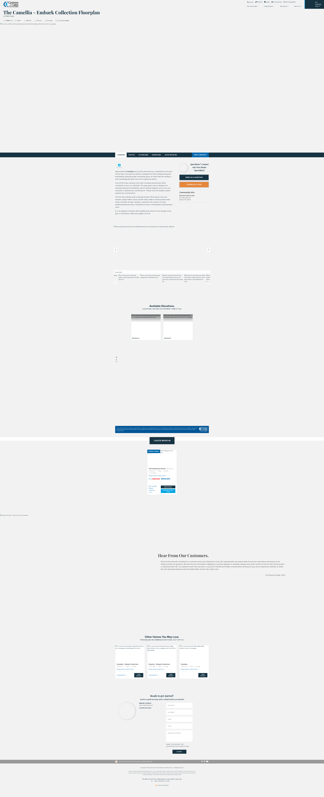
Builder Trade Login (176, 779)
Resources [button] (283, 6)
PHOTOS (132, 155)
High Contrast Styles (162, 781)
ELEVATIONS (156, 155)
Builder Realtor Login (163, 779)
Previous (115, 250)
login (268, 2)
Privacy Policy (152, 779)
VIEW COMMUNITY (200, 155)
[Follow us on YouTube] (207, 761)
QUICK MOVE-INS (171, 155)
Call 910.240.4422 (145, 708)
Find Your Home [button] (252, 6)
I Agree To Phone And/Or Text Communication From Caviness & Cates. (177, 745)
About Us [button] (297, 6)
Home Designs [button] (268, 6)
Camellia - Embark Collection (153, 488)
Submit (179, 752)
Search (251, 2)
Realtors (259, 2)
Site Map (144, 779)
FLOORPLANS (143, 155)
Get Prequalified (290, 2)
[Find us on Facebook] (202, 761)
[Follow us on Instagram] (205, 761)
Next (208, 250)
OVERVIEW (121, 155)
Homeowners (277, 2)
